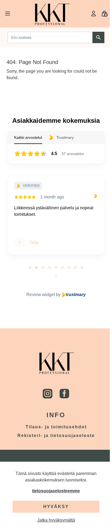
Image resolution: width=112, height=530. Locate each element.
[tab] (30, 267)
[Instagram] (47, 393)
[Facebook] (64, 393)
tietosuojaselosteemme (56, 491)
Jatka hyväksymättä (56, 520)
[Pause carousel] (56, 275)
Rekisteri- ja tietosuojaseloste (56, 435)
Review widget (40, 294)
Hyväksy (56, 506)
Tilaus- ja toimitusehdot (56, 427)
